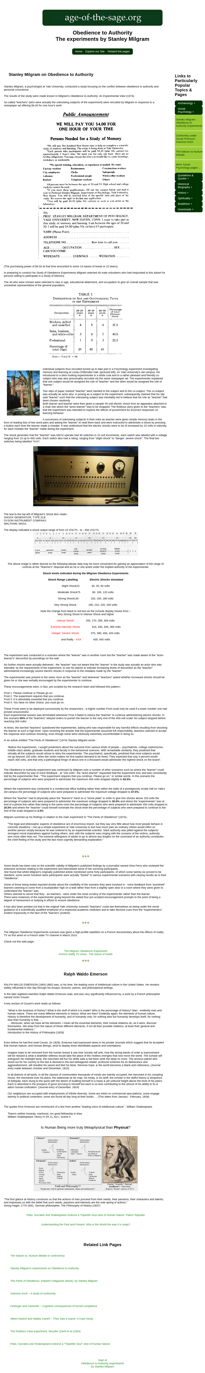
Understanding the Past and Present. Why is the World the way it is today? (85, 1224)
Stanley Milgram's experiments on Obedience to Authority (44, 1268)
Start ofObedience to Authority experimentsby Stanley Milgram (102, 1363)
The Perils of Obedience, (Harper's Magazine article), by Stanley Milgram (54, 1280)
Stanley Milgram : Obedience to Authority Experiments (189, 122)
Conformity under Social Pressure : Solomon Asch (186, 138)
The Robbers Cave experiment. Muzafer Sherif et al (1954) (45, 1331)
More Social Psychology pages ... (188, 166)
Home (78, 51)
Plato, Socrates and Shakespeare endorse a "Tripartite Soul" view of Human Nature (60, 1343)
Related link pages (119, 51)
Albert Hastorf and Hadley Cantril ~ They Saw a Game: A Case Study (51, 1318)
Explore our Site (95, 51)
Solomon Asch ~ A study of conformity (33, 1293)
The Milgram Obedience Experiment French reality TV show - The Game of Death (86, 953)
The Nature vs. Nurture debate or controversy (37, 1255)
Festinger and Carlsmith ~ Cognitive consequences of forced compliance (53, 1306)
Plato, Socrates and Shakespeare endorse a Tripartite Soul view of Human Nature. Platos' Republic (85, 1215)
